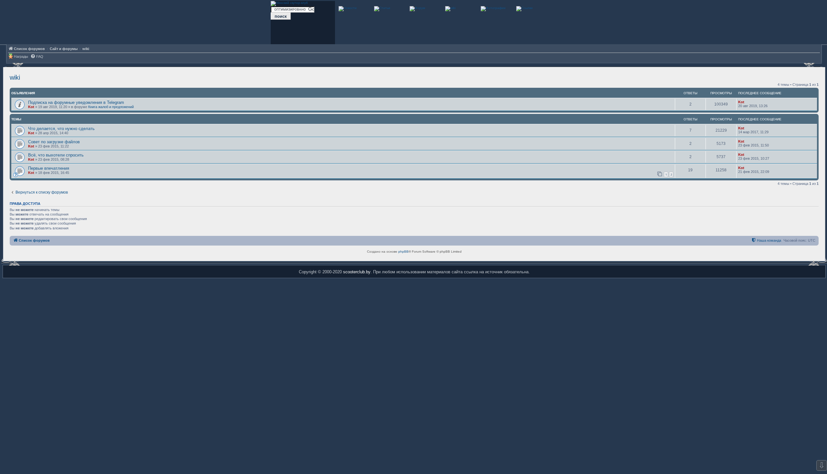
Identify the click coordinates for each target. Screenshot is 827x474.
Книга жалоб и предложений (111, 107)
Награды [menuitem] (21, 56)
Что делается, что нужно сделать (61, 128)
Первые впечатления (48, 168)
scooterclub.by (357, 271)
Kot (31, 107)
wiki (15, 77)
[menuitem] (36, 56)
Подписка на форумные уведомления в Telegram (76, 102)
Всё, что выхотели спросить (56, 155)
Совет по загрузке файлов (54, 141)
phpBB (403, 251)
